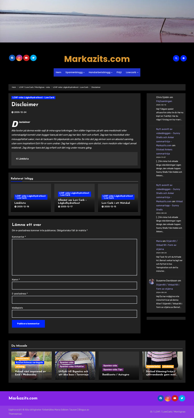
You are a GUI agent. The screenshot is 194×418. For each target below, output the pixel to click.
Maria (159, 241)
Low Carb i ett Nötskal (116, 203)
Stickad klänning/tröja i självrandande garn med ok (161, 374)
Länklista (20, 203)
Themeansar (15, 413)
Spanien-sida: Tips (112, 369)
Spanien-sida (66, 362)
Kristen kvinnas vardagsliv (29, 362)
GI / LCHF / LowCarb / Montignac (167, 411)
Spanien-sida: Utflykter (72, 366)
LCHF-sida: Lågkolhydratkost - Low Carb (33, 97)
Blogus (82, 409)
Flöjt (119, 72)
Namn (16, 279)
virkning (20, 366)
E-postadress (20, 293)
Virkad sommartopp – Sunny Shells (169, 205)
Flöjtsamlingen (164, 101)
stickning (168, 366)
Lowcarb (131, 72)
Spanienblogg (74, 72)
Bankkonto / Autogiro (115, 375)
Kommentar (19, 236)
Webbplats (17, 307)
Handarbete (22, 358)
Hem (58, 72)
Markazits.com (97, 59)
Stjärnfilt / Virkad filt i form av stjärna (167, 245)
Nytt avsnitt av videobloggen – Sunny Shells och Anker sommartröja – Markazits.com (168, 137)
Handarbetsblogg (100, 72)
